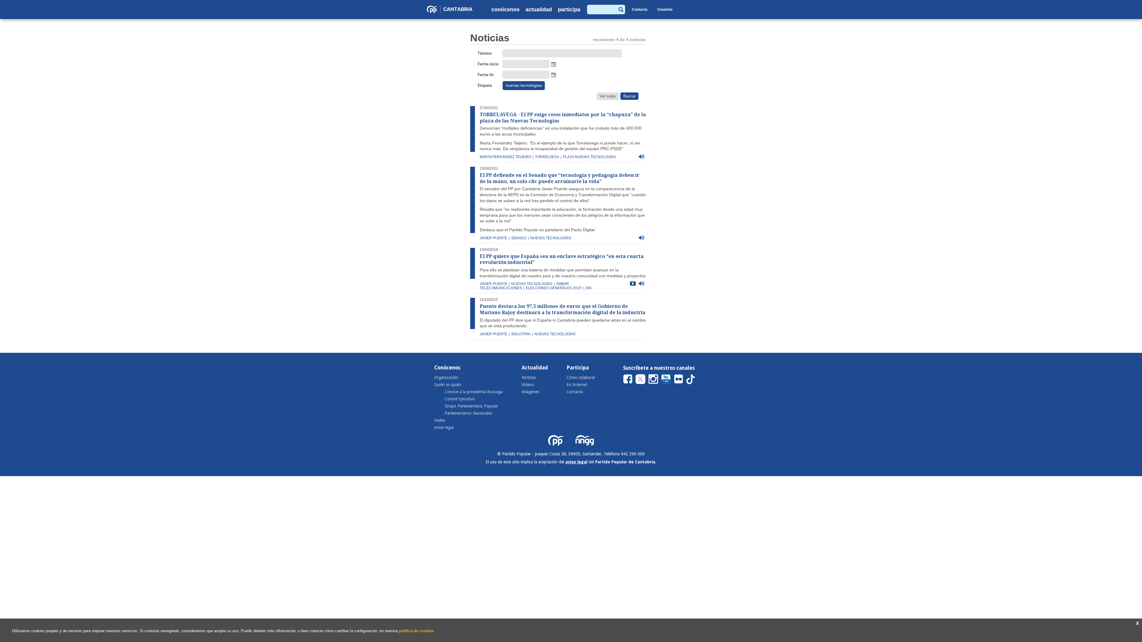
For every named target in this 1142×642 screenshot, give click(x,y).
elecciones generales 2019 (553, 288)
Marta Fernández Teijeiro (505, 157)
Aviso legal (444, 427)
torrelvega (547, 157)
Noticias (529, 377)
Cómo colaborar (581, 377)
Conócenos (505, 9)
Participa (569, 9)
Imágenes (530, 391)
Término (485, 53)
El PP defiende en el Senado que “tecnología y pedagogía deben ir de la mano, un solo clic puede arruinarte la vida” (559, 178)
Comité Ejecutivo (460, 398)
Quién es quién (447, 384)
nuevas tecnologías (550, 238)
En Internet (577, 384)
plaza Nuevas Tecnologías (589, 157)
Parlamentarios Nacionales (468, 413)
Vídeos (528, 384)
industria (521, 334)
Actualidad (538, 9)
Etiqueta (485, 85)
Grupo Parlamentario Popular (471, 406)
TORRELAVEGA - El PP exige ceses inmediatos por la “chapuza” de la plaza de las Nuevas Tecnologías (563, 118)
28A (588, 288)
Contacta (639, 9)
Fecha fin (486, 75)
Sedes (439, 420)
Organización (446, 377)
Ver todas (608, 96)
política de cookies (416, 631)
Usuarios (665, 9)
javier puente (493, 238)
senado (518, 238)
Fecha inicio (488, 64)
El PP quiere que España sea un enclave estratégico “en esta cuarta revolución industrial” (562, 259)
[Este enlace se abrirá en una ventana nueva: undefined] (628, 378)
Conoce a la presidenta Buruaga (474, 391)
